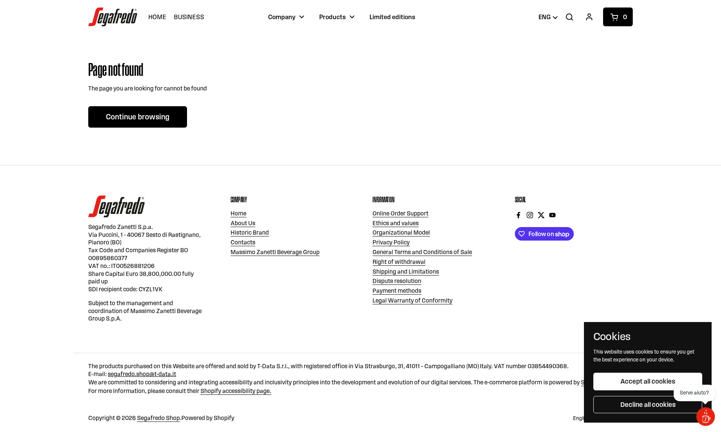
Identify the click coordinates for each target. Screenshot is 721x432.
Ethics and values (396, 223)
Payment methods (397, 290)
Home (238, 213)
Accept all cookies (647, 381)
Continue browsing (137, 117)
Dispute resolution (397, 281)
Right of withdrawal (399, 262)
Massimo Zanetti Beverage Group (275, 252)
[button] (618, 17)
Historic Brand (250, 232)
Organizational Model (401, 232)
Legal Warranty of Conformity (413, 300)
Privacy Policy (391, 242)
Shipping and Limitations (406, 271)
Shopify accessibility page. (236, 391)
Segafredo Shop (158, 418)
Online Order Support (400, 213)
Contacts (243, 242)
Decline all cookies (648, 404)
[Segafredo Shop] (112, 17)
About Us (243, 223)
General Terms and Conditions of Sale (422, 252)
